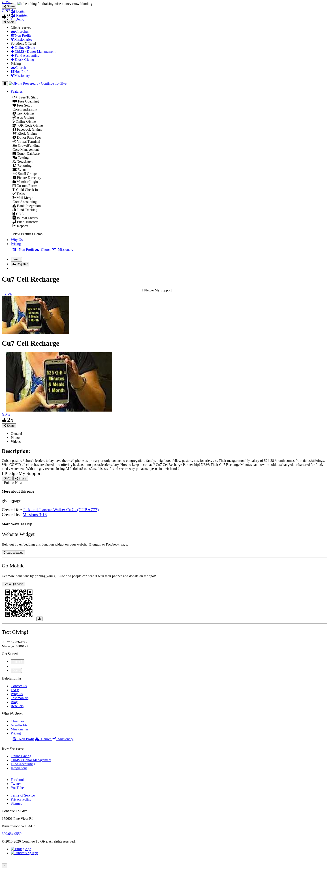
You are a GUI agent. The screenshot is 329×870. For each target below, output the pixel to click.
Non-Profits (19, 725)
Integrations (19, 768)
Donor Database (28, 153)
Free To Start (27, 97)
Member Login (27, 182)
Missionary (22, 75)
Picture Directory (28, 178)
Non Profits (23, 35)
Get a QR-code (13, 584)
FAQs (15, 690)
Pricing (16, 244)
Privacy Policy (21, 799)
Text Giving (25, 113)
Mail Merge (24, 198)
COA (19, 214)
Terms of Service (23, 795)
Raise (17, 661)
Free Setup (24, 105)
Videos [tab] (16, 441)
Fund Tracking (26, 210)
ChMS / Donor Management (34, 51)
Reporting (24, 165)
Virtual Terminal (28, 141)
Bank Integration (28, 206)
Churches (22, 31)
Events (22, 169)
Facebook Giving (29, 129)
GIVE (6, 414)
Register (21, 15)
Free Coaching (28, 101)
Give (15, 666)
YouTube (17, 788)
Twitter (16, 784)
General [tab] (16, 433)
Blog (14, 702)
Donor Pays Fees (28, 137)
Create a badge (13, 552)
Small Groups (27, 174)
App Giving (25, 117)
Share (10, 425)
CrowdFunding (28, 145)
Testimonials (19, 698)
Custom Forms (26, 186)
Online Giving (24, 47)
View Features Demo (28, 234)
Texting (23, 157)
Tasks (20, 194)
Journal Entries (27, 218)
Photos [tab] (15, 437)
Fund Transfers (27, 222)
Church (20, 67)
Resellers (17, 706)
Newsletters (24, 161)
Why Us (17, 240)
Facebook (18, 780)
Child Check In (26, 190)
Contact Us (19, 686)
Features (17, 91)
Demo (19, 19)
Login (20, 11)
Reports (22, 226)
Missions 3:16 (35, 514)
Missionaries (23, 39)
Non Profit (21, 71)
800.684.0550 (11, 834)
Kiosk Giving (24, 59)
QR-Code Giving (29, 125)
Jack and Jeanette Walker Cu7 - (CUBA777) (61, 509)
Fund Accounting (26, 55)
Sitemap (16, 803)
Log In (18, 268)
